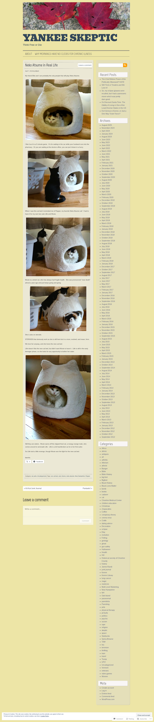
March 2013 (106, 420)
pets (35, 476)
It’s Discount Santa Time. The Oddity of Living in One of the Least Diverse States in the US (114, 105)
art (103, 457)
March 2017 (106, 287)
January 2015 (107, 359)
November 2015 (108, 330)
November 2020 (108, 171)
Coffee (104, 512)
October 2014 (107, 365)
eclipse (104, 529)
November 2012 (108, 431)
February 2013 (107, 423)
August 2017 (107, 275)
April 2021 (106, 160)
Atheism (105, 463)
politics (104, 616)
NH (103, 593)
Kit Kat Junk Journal (33, 488)
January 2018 (107, 264)
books (104, 492)
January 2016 (107, 324)
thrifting (105, 650)
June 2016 (106, 310)
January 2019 (107, 229)
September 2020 (108, 177)
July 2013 (105, 408)
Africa (104, 448)
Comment (85, 521)
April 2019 (106, 220)
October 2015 (107, 333)
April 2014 (106, 382)
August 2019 (107, 209)
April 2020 (106, 192)
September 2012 (108, 437)
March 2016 (106, 319)
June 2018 (106, 249)
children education (109, 503)
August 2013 (107, 405)
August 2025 (107, 125)
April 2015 (106, 350)
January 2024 (107, 134)
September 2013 (108, 402)
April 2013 (106, 417)
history (104, 564)
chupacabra (106, 509)
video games (107, 674)
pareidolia (106, 601)
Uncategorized (41, 476)
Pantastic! (87, 488)
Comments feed (108, 696)
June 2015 (106, 345)
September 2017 (108, 272)
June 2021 (106, 154)
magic (104, 581)
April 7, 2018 (29, 71)
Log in (104, 691)
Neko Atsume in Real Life (41, 65)
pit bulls (105, 613)
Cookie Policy (44, 716)
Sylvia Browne (107, 639)
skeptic (104, 630)
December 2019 (108, 200)
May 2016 (106, 313)
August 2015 (107, 339)
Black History (107, 483)
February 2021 (107, 163)
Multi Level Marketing (110, 587)
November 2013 (108, 397)
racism (104, 622)
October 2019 (107, 203)
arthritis (105, 460)
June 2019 (106, 215)
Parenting (105, 604)
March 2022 (106, 151)
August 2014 (107, 371)
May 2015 (106, 348)
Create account (108, 688)
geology (105, 541)
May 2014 (106, 379)
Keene (64, 476)
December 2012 (108, 428)
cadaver (105, 495)
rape (103, 625)
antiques (105, 454)
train (103, 653)
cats (60, 476)
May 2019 (106, 218)
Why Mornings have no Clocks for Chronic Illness (63, 53)
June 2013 (106, 411)
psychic (105, 619)
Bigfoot (104, 480)
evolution (105, 535)
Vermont (105, 668)
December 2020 (108, 168)
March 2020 (106, 194)
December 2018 (108, 232)
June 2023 (106, 140)
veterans (105, 671)
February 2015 (107, 356)
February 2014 (107, 388)
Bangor (105, 469)
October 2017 (107, 270)
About (28, 53)
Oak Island (106, 596)
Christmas (106, 506)
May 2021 (106, 157)
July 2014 (105, 373)
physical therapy (108, 610)
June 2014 (106, 376)
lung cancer (106, 578)
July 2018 (105, 246)
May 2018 (106, 252)
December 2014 (108, 362)
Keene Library (107, 575)
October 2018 (107, 238)
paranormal (106, 598)
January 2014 (107, 391)
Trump (104, 659)
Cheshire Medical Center (112, 500)
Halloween (106, 549)
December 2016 (108, 296)
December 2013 (108, 394)
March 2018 (106, 258)
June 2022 (106, 145)
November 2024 (108, 128)
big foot (105, 477)
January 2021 (107, 166)
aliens (104, 451)
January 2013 (107, 425)
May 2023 (106, 142)
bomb (104, 489)
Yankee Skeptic (70, 38)
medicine (105, 584)
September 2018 (108, 241)
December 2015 (108, 327)
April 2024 (106, 131)
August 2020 (107, 180)
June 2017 (106, 281)
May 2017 (106, 284)
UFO (104, 662)
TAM (103, 642)
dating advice (107, 523)
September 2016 (108, 301)
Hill (103, 555)
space (104, 633)
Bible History (107, 474)
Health (104, 552)
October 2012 (107, 434)
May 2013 (106, 414)
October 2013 (107, 399)
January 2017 (107, 293)
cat (32, 476)
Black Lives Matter (109, 486)
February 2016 (107, 321)
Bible (104, 471)
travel (104, 656)
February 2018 (107, 261)
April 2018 (106, 255)
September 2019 (108, 206)
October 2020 (107, 174)
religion (105, 627)
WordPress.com (108, 699)
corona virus (106, 518)
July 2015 (105, 342)
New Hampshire (80, 476)
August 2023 (107, 137)
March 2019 (106, 223)
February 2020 (107, 197)
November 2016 (108, 298)
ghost (104, 544)
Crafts (104, 521)
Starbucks (106, 636)
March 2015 (106, 353)
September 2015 (108, 336)
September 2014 (108, 368)
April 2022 (106, 148)
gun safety (106, 547)
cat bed (55, 476)
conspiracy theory (109, 515)
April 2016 (106, 316)
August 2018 (107, 244)
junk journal (106, 570)
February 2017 (107, 290)
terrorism (105, 648)
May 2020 (106, 189)
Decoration (106, 526)
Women (105, 676)
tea (103, 645)
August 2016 (107, 304)
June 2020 (106, 186)
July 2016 (105, 307)
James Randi (107, 567)
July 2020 (105, 183)
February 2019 (107, 226)
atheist (104, 466)
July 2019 (105, 212)
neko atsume (70, 476)
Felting (104, 538)
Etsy (103, 532)
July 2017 (105, 278)
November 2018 (108, 235)
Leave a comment (85, 65)
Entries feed (106, 694)
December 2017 (108, 267)
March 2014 (106, 385)
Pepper (88, 476)
